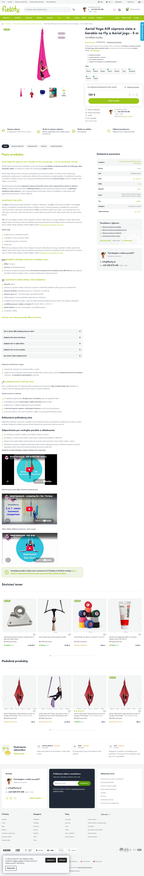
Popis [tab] (5, 146)
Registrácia (131, 2)
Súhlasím (62, 860)
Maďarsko (74, 861)
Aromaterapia (92, 833)
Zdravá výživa (92, 819)
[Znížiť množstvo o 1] (129, 94)
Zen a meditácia (70, 833)
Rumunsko (99, 861)
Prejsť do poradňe (105, 240)
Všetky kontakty (35, 798)
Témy (35, 840)
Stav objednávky (51, 2)
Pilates (67, 830)
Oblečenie (36, 819)
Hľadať (73, 9)
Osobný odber (6, 840)
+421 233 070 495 (96, 9)
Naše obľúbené (92, 836)
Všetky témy (104, 814)
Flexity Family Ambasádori (108, 789)
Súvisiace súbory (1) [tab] (17, 146)
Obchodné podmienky (107, 782)
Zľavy (35, 836)
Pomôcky (36, 826)
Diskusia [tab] (43, 146)
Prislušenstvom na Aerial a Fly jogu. (51, 225)
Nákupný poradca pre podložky (111, 227)
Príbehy (4, 830)
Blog (101, 2)
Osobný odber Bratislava (37, 2)
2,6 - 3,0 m (137, 211)
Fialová (23, 708)
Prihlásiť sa (84, 783)
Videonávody (128, 240)
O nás (3, 2)
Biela (11, 708)
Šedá (134, 708)
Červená (49, 708)
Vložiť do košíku (113, 101)
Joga (66, 826)
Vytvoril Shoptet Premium (73, 871)
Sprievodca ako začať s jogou (111, 236)
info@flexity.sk (108, 262)
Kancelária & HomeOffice (95, 830)
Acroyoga (68, 819)
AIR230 (138, 201)
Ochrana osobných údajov (108, 786)
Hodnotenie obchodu (107, 799)
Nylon (139, 189)
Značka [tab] (56, 146)
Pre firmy (103, 796)
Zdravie (35, 830)
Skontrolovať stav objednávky (110, 803)
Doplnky (35, 833)
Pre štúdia (91, 826)
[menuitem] (7, 17)
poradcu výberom (127, 116)
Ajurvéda (67, 823)
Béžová (6, 708)
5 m (140, 184)
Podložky (36, 823)
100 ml (126, 632)
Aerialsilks (93, 118)
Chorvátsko (86, 861)
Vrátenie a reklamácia (21, 2)
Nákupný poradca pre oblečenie (111, 233)
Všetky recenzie (19, 754)
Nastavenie (11, 868)
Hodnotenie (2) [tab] (32, 146)
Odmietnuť (51, 860)
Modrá (28, 708)
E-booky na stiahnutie (8, 833)
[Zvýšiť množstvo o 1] (136, 94)
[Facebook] (7, 798)
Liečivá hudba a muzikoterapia (97, 823)
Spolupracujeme (6, 836)
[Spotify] (15, 798)
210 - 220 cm (137, 178)
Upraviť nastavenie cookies (85, 867)
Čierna (55, 632)
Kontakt (10, 2)
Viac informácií (94, 50)
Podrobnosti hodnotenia (114, 42)
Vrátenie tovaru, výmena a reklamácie (112, 779)
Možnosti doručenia (133, 87)
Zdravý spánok (69, 836)
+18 (64, 94)
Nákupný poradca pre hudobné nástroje (114, 230)
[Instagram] (11, 798)
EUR (109, 2)
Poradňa (103, 793)
